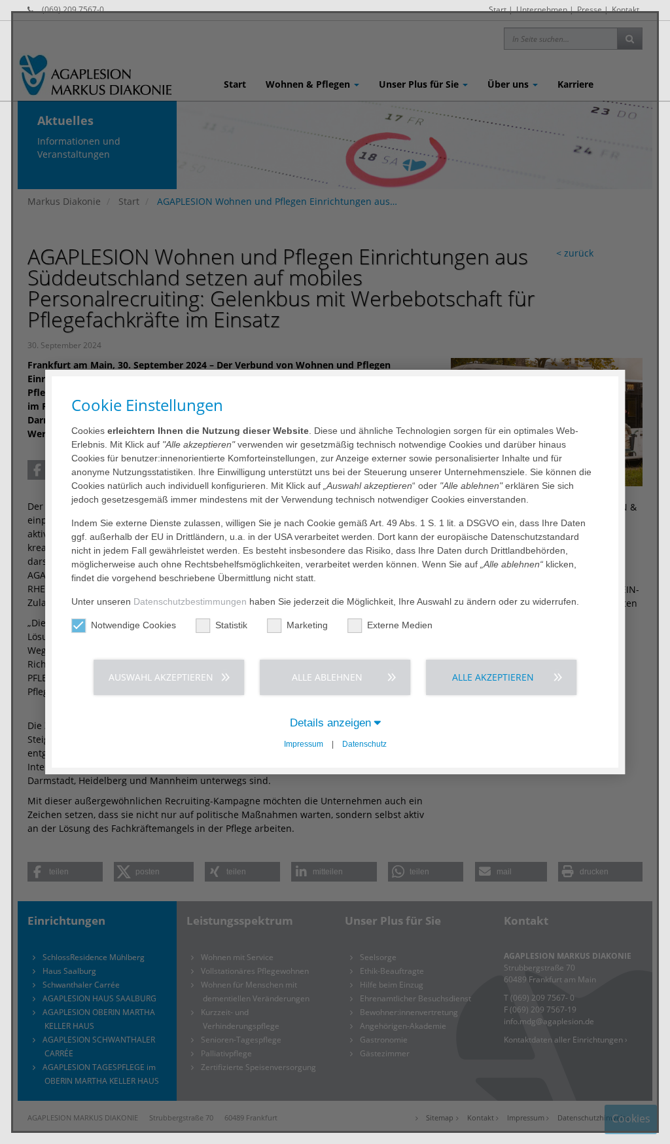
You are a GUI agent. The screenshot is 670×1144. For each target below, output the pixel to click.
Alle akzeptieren (493, 677)
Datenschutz (364, 744)
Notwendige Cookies (133, 625)
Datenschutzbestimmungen (190, 601)
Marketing (307, 625)
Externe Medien (399, 625)
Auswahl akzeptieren (161, 677)
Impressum (303, 744)
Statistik (231, 625)
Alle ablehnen (327, 677)
